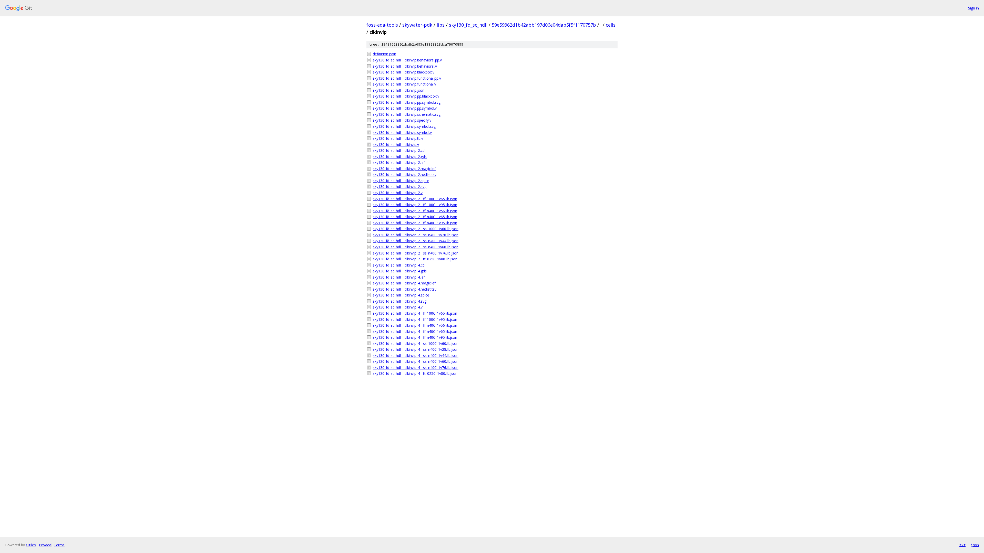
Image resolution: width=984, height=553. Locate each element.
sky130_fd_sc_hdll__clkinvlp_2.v (398, 192)
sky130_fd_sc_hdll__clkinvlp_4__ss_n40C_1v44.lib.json (415, 355)
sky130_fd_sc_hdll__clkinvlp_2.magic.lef (404, 168)
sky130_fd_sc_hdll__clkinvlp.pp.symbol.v (405, 108)
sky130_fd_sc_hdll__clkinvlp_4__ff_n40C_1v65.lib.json (415, 331)
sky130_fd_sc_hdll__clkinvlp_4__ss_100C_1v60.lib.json (415, 343)
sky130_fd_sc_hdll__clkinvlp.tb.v (398, 138)
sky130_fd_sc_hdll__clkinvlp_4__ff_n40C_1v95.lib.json (415, 337)
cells (611, 25)
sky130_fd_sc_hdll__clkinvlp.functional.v (404, 84)
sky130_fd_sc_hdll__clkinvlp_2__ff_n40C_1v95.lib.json (415, 222)
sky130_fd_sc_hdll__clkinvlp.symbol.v (402, 132)
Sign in (973, 8)
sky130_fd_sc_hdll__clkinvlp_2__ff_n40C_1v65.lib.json (415, 216)
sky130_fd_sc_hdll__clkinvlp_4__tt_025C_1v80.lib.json (415, 373)
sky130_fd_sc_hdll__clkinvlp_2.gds (400, 156)
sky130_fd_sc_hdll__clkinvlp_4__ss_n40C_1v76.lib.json (415, 367)
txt (962, 545)
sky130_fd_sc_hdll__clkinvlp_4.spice (401, 295)
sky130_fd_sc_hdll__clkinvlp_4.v (398, 307)
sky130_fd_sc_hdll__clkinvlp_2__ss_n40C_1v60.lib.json (415, 246)
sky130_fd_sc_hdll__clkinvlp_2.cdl (399, 150)
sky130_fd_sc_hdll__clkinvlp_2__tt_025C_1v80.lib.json (415, 259)
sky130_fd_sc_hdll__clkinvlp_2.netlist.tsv (404, 174)
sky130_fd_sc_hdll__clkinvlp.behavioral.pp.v (407, 60)
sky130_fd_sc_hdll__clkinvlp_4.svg (399, 301)
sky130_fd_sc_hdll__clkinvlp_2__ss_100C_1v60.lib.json (415, 228)
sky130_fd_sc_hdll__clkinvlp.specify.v (402, 120)
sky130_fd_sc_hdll (468, 25)
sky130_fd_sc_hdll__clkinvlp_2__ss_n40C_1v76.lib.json (415, 253)
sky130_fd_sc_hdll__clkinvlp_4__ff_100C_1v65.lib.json (415, 313)
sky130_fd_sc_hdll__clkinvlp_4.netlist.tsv (404, 289)
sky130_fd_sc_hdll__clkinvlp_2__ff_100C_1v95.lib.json (415, 204)
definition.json (384, 53)
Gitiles (31, 545)
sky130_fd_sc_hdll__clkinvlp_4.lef (399, 277)
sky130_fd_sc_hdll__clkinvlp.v (396, 144)
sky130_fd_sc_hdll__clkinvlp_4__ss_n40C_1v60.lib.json (415, 361)
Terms (59, 545)
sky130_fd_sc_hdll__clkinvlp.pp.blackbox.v (406, 96)
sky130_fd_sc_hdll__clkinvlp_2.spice (401, 180)
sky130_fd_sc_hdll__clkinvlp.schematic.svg (406, 114)
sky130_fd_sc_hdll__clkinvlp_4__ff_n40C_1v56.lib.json (415, 325)
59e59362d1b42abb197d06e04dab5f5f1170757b (544, 25)
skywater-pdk (417, 25)
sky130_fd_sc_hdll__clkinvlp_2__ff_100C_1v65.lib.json (415, 198)
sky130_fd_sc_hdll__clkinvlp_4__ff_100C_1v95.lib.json (415, 319)
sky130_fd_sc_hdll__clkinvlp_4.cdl (399, 265)
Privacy (45, 545)
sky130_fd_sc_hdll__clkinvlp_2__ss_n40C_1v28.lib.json (415, 234)
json (975, 545)
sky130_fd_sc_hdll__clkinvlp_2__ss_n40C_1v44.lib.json (415, 240)
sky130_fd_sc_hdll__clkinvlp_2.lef (399, 162)
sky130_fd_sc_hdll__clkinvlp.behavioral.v (405, 66)
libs (441, 25)
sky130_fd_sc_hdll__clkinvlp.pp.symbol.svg (406, 102)
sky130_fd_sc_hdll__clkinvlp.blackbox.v (403, 72)
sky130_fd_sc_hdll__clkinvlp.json (398, 90)
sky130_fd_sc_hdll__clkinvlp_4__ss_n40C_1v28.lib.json (415, 349)
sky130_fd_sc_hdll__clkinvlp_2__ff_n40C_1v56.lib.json (415, 210)
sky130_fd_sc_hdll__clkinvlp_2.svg (399, 186)
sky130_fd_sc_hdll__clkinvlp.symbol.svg (404, 126)
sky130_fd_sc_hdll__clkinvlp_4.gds (400, 271)
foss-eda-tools (382, 25)
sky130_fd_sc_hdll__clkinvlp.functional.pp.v (407, 78)
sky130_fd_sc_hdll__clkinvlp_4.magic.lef (404, 283)
